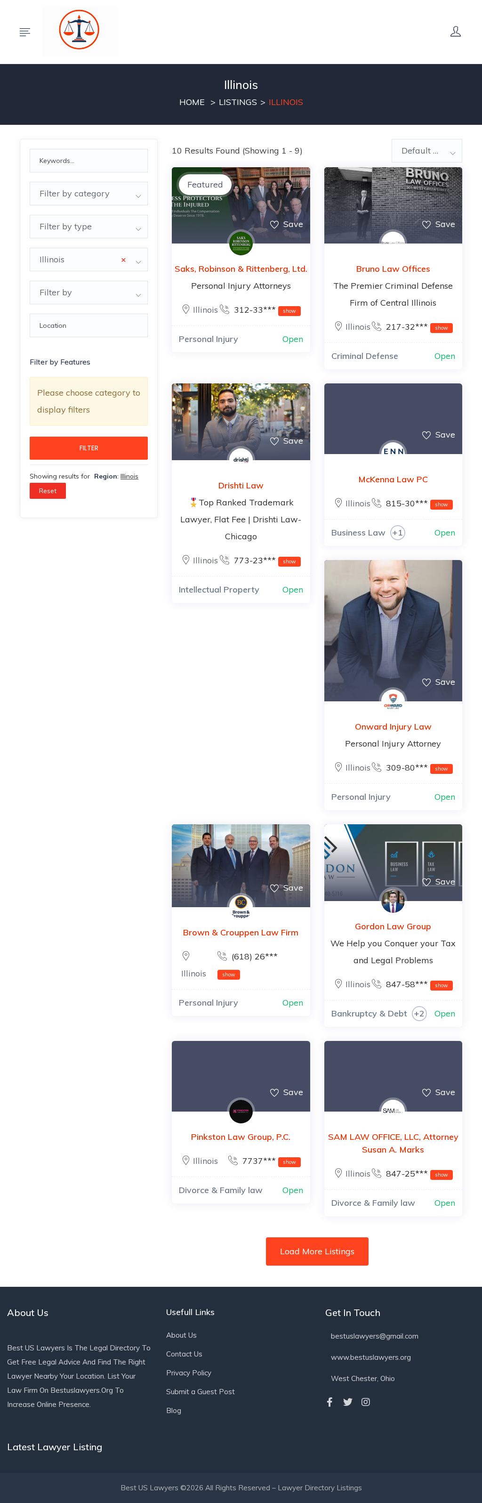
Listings (238, 102)
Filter (89, 448)
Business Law (358, 532)
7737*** (268, 1160)
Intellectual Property (219, 589)
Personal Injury (208, 338)
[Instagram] (365, 1402)
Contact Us (184, 1353)
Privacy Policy (188, 1372)
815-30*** (416, 503)
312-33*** (264, 309)
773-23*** (264, 560)
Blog (173, 1410)
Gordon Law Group (393, 926)
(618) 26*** (250, 964)
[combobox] (89, 193)
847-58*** (416, 984)
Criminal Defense (364, 355)
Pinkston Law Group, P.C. (240, 1136)
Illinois (205, 309)
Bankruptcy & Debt (369, 1013)
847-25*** (416, 1173)
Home (192, 102)
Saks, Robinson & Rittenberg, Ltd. (241, 268)
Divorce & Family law (221, 1190)
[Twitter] (348, 1402)
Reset (47, 491)
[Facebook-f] (330, 1402)
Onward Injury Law (393, 726)
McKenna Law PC (393, 479)
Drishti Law (241, 485)
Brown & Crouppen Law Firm (240, 932)
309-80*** (416, 767)
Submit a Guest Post (200, 1391)
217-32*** (416, 326)
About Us (181, 1335)
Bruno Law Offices (393, 268)
